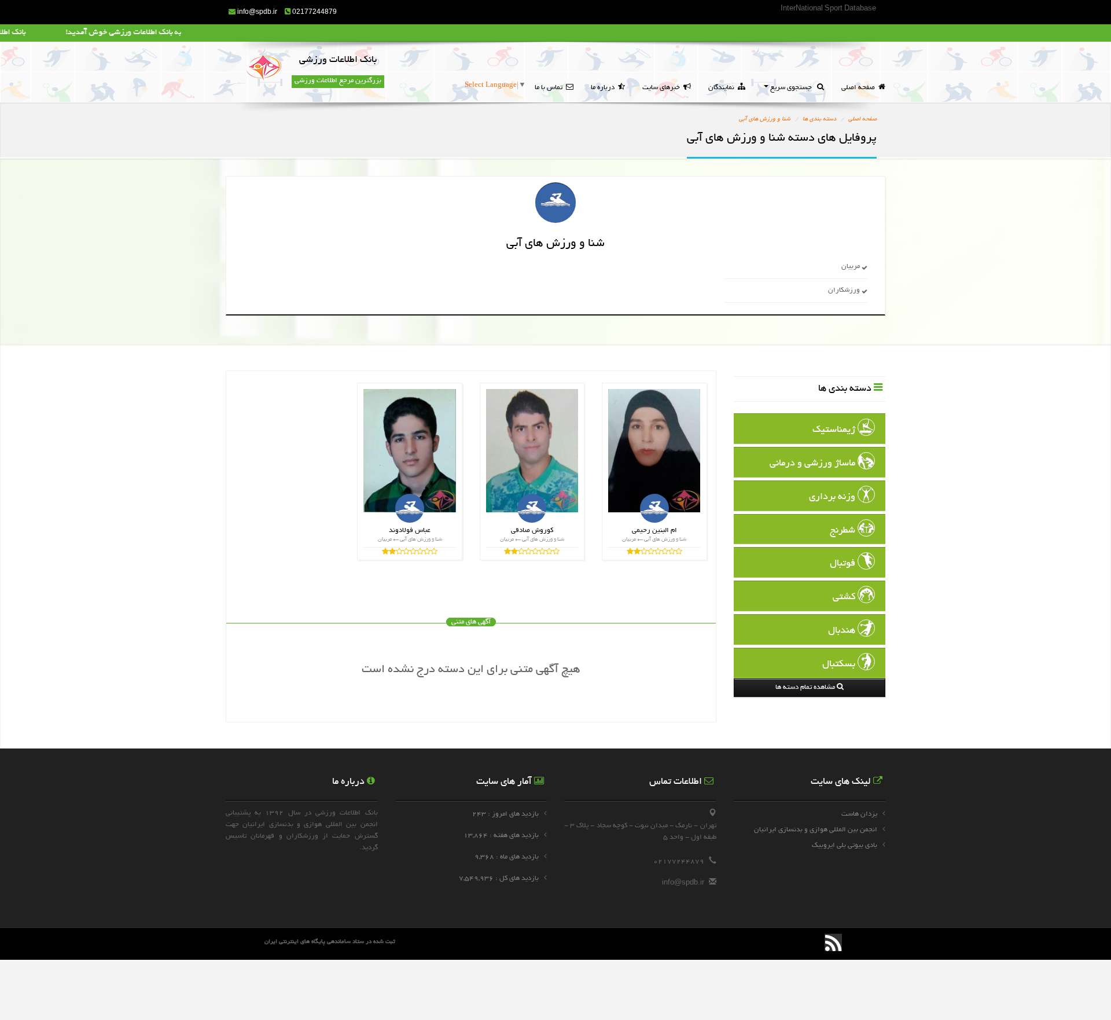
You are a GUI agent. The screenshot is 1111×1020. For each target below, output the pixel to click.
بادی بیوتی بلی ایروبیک (844, 845)
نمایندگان (723, 87)
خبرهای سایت (662, 87)
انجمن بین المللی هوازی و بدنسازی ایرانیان (815, 830)
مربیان (851, 266)
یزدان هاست (859, 814)
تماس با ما (550, 87)
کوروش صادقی (532, 530)
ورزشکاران (845, 290)
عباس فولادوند (410, 530)
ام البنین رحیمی (654, 530)
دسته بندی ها (819, 119)
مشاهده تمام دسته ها (806, 687)
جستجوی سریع (792, 87)
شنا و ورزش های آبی (764, 119)
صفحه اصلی (859, 87)
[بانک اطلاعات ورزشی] (264, 69)
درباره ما (604, 87)
